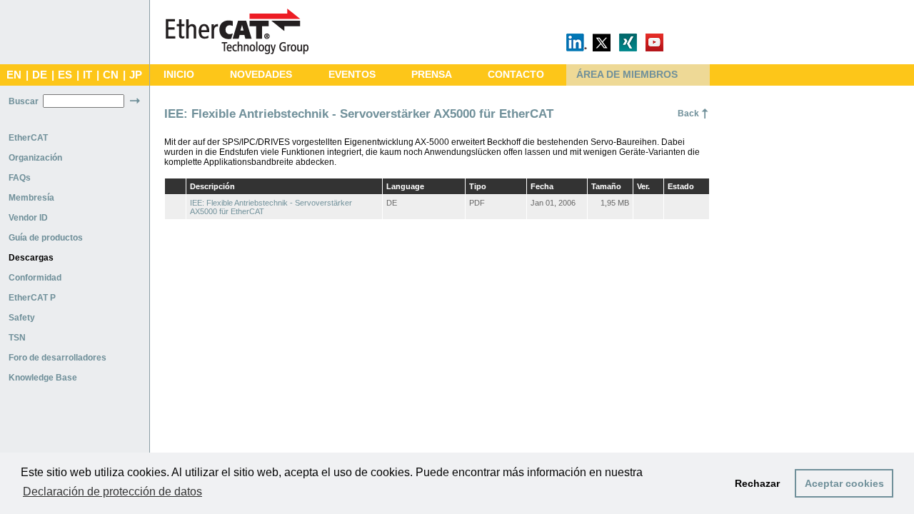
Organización (35, 158)
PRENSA (431, 74)
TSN (17, 338)
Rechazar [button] (757, 483)
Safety (22, 318)
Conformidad (35, 278)
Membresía (31, 198)
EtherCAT (28, 138)
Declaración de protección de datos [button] (112, 491)
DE (39, 75)
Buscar (24, 101)
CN (111, 75)
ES (65, 75)
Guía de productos (46, 238)
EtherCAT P (32, 298)
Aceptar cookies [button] (844, 483)
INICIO (179, 74)
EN (13, 75)
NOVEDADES (261, 74)
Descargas (31, 258)
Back (688, 114)
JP (135, 75)
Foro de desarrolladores (57, 358)
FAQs (20, 178)
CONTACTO (516, 74)
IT (87, 75)
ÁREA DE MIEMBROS (627, 74)
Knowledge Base (43, 378)
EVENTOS (352, 74)
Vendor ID (28, 218)
